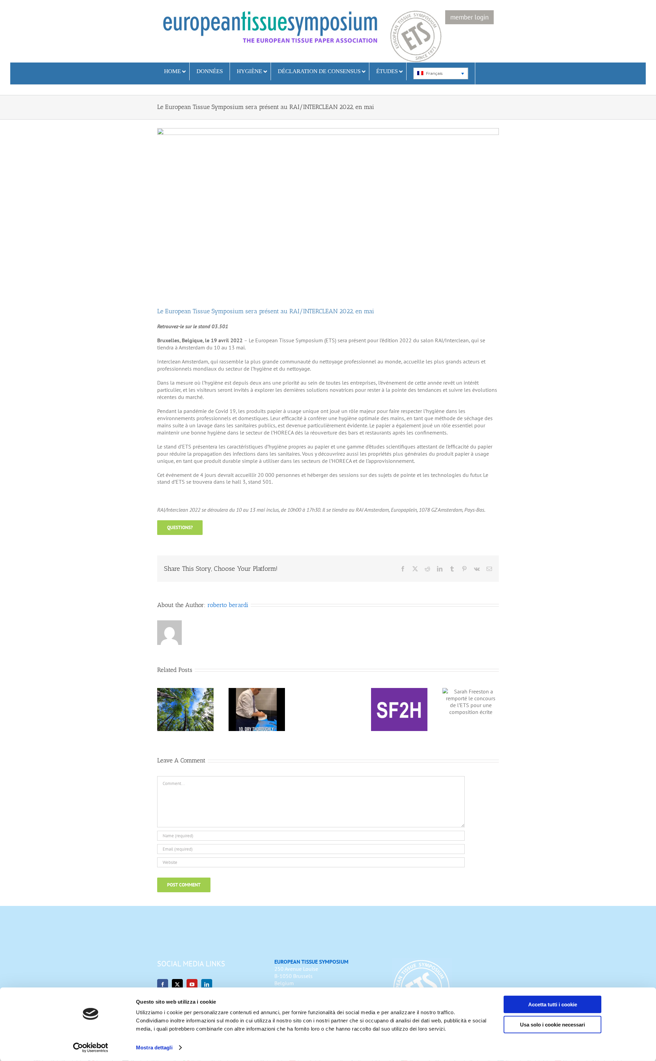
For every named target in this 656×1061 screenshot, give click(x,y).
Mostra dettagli (154, 1047)
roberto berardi (227, 605)
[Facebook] (162, 984)
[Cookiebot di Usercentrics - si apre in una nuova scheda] (91, 1048)
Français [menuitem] (434, 73)
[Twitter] (177, 984)
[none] (440, 73)
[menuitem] (440, 73)
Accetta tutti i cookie (552, 1004)
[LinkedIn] (206, 984)
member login (469, 17)
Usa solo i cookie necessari (552, 1024)
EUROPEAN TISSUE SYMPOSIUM (311, 961)
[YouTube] (192, 984)
